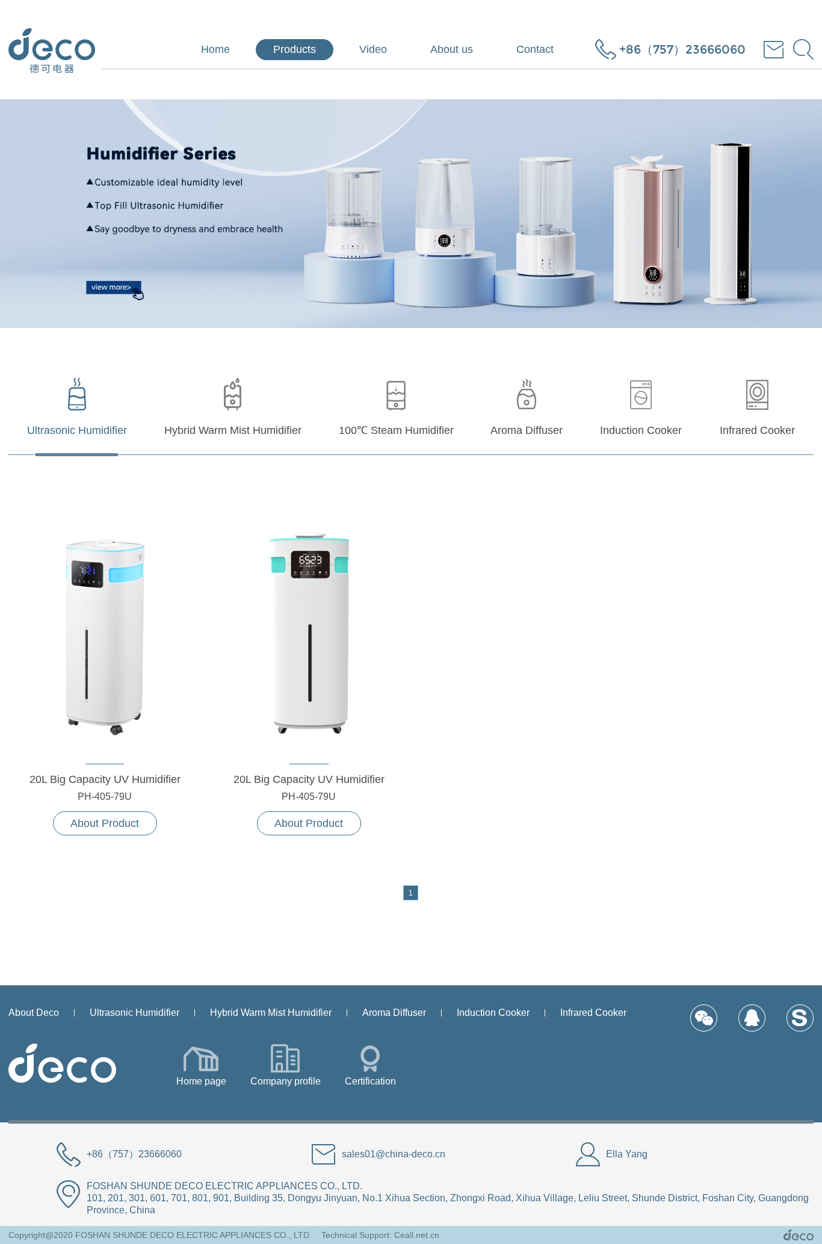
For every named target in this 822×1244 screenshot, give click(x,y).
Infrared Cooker (593, 1012)
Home (215, 49)
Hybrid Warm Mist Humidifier (271, 1012)
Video (373, 49)
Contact (535, 49)
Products (294, 49)
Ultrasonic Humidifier (134, 1012)
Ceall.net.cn (416, 1235)
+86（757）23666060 (682, 49)
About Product (104, 823)
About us (451, 49)
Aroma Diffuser (394, 1012)
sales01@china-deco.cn (393, 1154)
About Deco (33, 1012)
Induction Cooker (493, 1012)
